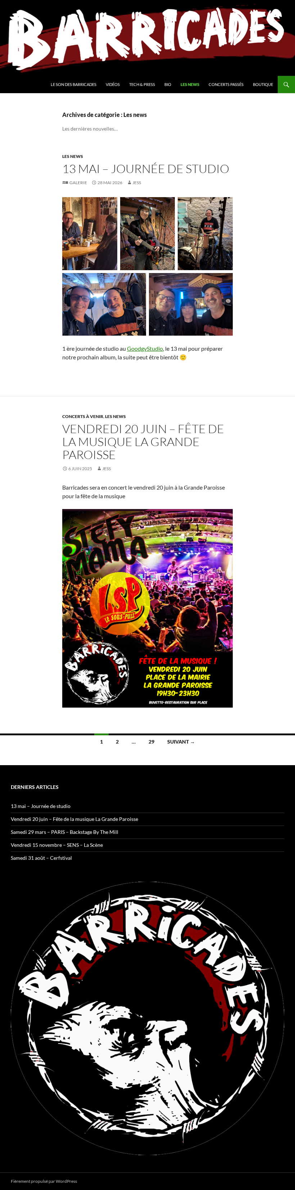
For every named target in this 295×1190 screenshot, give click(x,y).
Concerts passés (226, 84)
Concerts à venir (82, 416)
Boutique (263, 84)
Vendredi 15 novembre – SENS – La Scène (57, 845)
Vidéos (113, 84)
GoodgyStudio (145, 348)
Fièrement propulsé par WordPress (44, 1181)
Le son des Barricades (73, 84)
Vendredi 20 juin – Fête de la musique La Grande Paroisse (143, 441)
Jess (136, 182)
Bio (167, 84)
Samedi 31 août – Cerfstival (41, 858)
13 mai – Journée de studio (145, 168)
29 (151, 742)
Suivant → (181, 742)
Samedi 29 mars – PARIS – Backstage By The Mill (64, 832)
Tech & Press (142, 84)
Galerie (78, 182)
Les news (190, 84)
